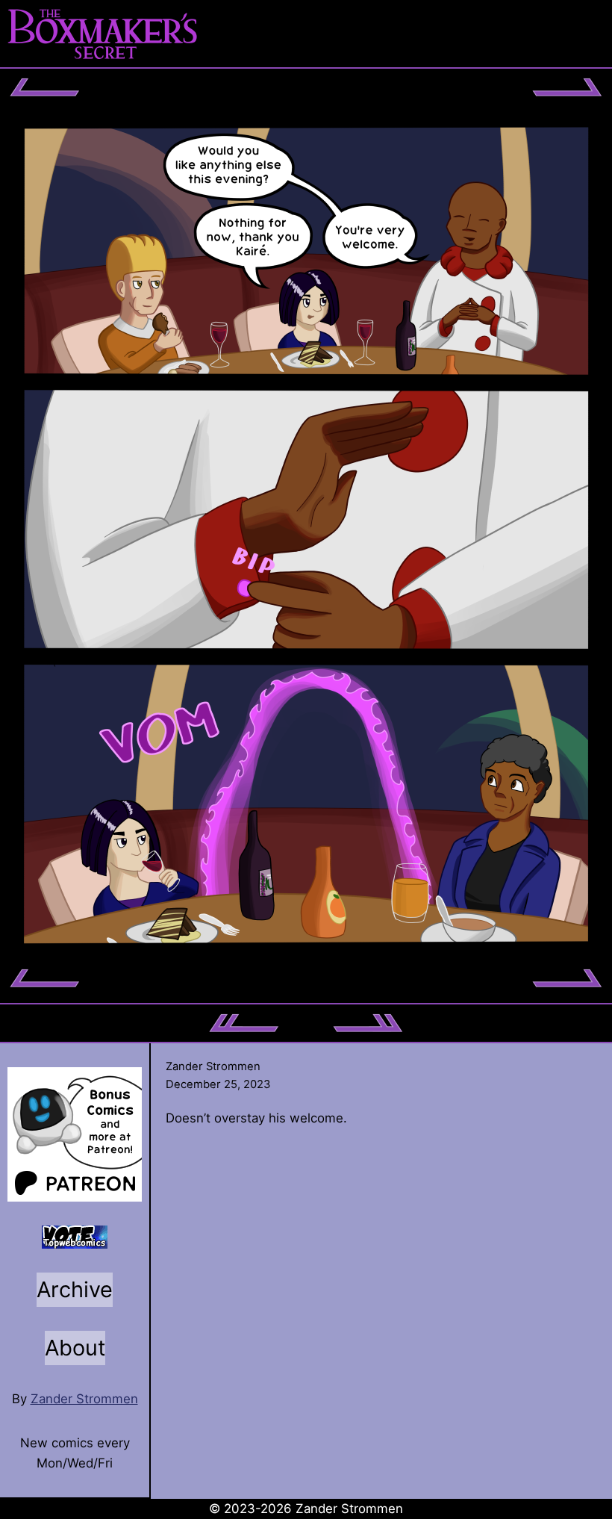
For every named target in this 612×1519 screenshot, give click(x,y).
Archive (75, 1289)
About (75, 1348)
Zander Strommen (84, 1398)
